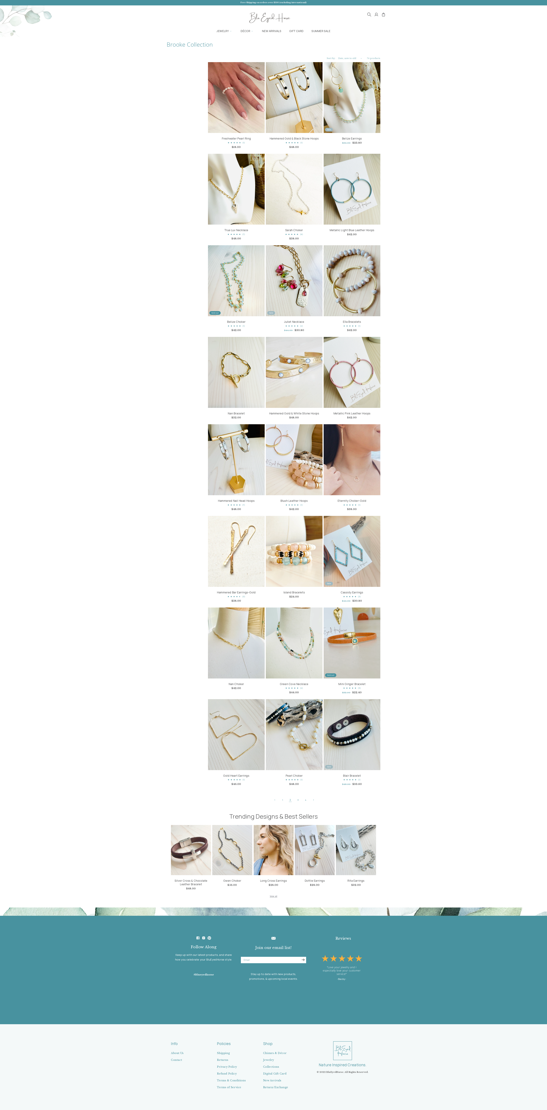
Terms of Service (229, 1087)
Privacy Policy (227, 1067)
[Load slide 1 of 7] (331, 1000)
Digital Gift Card (275, 1073)
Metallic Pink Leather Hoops (352, 413)
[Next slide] (353, 1000)
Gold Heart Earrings (236, 776)
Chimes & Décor (275, 1053)
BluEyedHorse (334, 1072)
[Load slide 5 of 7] (342, 1000)
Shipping (223, 1053)
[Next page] (313, 800)
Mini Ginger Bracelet (352, 684)
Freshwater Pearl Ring (236, 138)
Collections (271, 1067)
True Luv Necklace (236, 230)
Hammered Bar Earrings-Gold (236, 592)
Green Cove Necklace (294, 684)
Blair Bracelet (352, 776)
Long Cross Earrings (273, 881)
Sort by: (331, 58)
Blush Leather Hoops (294, 501)
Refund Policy (227, 1073)
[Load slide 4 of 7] (339, 1000)
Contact (176, 1060)
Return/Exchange (275, 1087)
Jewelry (268, 1060)
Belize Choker (236, 322)
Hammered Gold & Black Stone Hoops (294, 138)
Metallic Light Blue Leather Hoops (352, 230)
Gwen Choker (232, 881)
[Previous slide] (326, 1000)
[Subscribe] (303, 960)
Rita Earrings (356, 881)
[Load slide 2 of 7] (334, 1000)
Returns (222, 1060)
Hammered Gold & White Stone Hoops (294, 413)
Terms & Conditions (231, 1080)
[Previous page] (275, 800)
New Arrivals (272, 1080)
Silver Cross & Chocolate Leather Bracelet (191, 882)
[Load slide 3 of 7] (336, 1000)
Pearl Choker (294, 776)
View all (273, 896)
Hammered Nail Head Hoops (236, 501)
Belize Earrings (352, 138)
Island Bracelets (294, 592)
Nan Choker (236, 684)
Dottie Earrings (315, 881)
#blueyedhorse (204, 974)
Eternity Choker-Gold (352, 501)
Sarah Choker (294, 230)
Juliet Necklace (294, 322)
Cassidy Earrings (352, 592)
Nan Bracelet (236, 413)
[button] (369, 14)
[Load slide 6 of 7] (345, 1000)
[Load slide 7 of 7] (348, 1000)
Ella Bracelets (352, 322)
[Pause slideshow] (360, 1000)
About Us (177, 1053)
